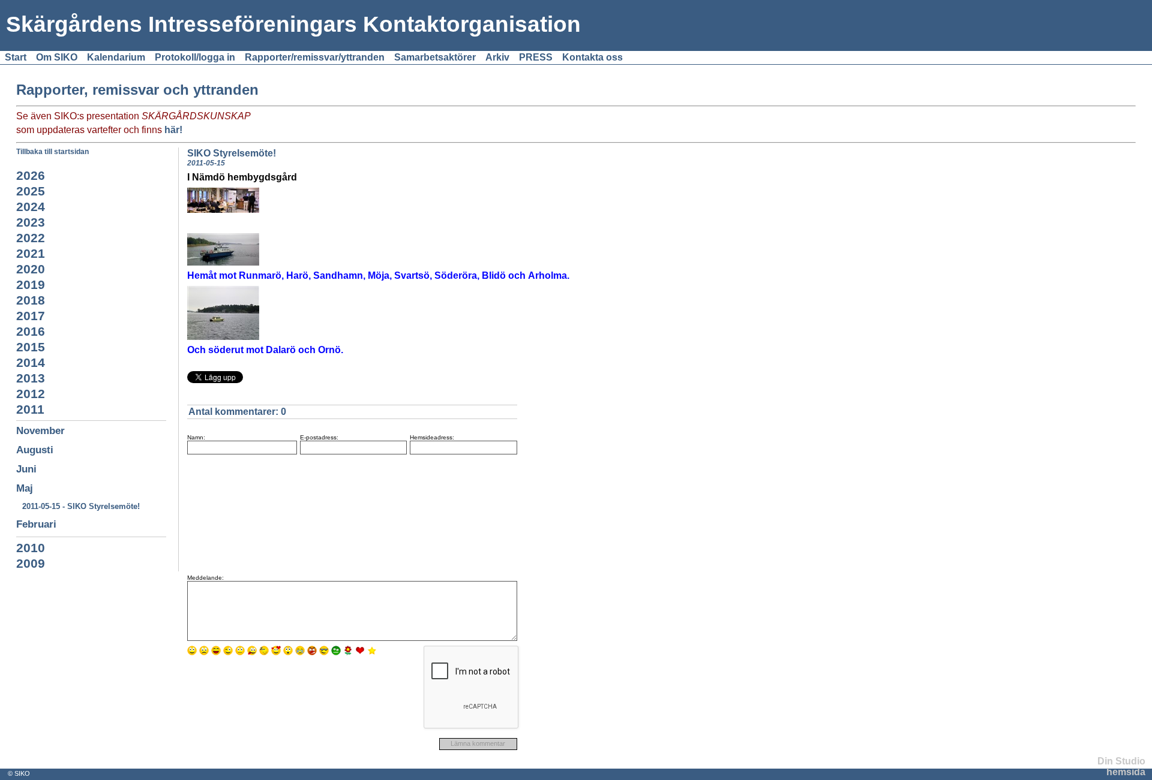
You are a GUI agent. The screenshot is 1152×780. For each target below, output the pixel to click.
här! (173, 130)
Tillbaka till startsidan (52, 151)
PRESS (536, 57)
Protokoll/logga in (195, 57)
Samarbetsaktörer (435, 57)
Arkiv (497, 57)
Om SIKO (56, 57)
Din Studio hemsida (1121, 766)
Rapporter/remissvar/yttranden (315, 57)
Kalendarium (116, 57)
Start (15, 57)
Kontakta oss (592, 57)
